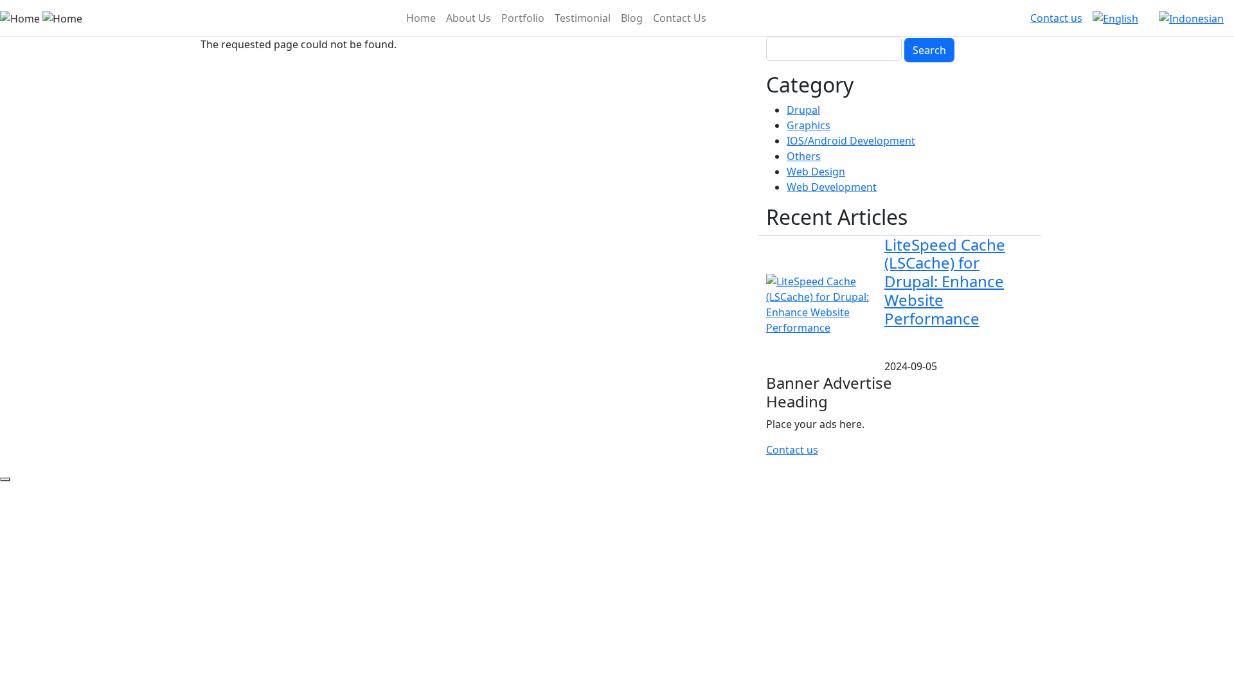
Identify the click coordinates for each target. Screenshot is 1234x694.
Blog (632, 18)
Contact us (1056, 18)
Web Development (832, 187)
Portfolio (522, 18)
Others (804, 156)
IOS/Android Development (851, 141)
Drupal (803, 110)
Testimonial (583, 18)
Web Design (816, 172)
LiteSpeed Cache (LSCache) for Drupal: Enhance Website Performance (944, 281)
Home (421, 18)
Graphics (808, 125)
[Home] (41, 17)
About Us (468, 18)
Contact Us (679, 18)
